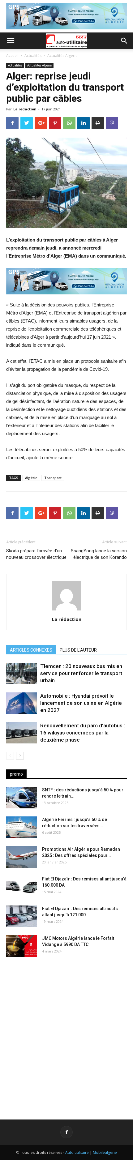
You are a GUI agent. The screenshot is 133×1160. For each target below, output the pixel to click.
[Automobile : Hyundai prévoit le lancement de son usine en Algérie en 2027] (21, 703)
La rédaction (24, 109)
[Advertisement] (66, 1033)
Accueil (12, 55)
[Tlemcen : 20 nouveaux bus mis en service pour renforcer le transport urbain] (21, 673)
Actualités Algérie (62, 55)
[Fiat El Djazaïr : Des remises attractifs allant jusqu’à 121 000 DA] (21, 916)
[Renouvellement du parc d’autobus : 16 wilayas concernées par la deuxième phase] (21, 732)
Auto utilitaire (77, 1152)
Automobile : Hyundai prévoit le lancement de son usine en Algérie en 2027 (81, 703)
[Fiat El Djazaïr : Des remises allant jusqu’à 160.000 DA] (21, 886)
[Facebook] (66, 1132)
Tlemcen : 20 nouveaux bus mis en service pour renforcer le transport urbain (81, 673)
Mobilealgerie (105, 1152)
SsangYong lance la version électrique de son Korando (99, 554)
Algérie (31, 477)
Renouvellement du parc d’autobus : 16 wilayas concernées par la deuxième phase (82, 732)
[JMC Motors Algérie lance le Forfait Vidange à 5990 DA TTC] (21, 946)
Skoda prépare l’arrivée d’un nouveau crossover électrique (36, 554)
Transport (53, 477)
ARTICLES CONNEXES (31, 650)
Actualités (32, 55)
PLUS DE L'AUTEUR (78, 650)
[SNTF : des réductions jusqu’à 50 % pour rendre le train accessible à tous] (21, 797)
